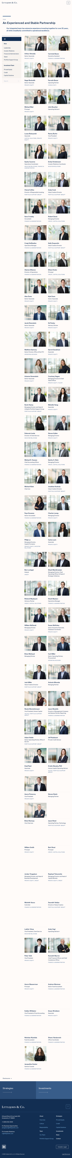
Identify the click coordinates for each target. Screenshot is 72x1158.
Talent (5, 57)
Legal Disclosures (66, 1154)
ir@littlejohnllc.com (7, 1133)
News (57, 1135)
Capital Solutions (9, 75)
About (41, 1116)
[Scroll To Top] (68, 1107)
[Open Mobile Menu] (68, 2)
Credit (6, 72)
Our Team (42, 1135)
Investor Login (62, 1147)
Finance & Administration (11, 54)
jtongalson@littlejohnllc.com (10, 1128)
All (5, 39)
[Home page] (9, 3)
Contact (58, 1138)
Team (41, 1131)
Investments (59, 1131)
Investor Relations (9, 51)
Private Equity (8, 69)
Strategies (59, 1116)
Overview (42, 1120)
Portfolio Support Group (11, 60)
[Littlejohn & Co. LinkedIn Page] (4, 1147)
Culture (42, 1123)
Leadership (7, 48)
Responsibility (44, 1127)
